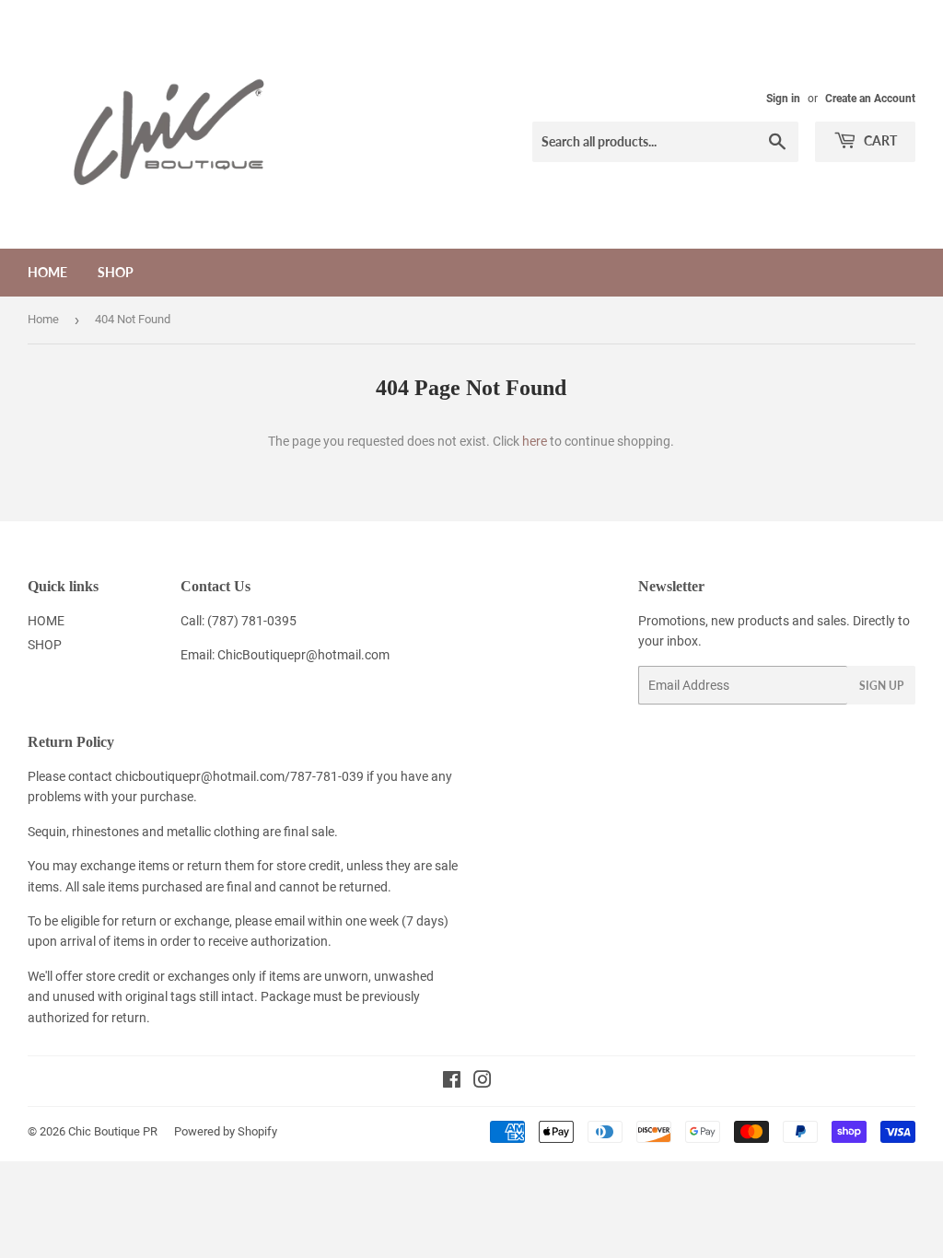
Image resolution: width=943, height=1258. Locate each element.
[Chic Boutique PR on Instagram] (482, 1082)
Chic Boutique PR (112, 1131)
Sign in (783, 98)
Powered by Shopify (225, 1131)
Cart (879, 140)
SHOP (116, 272)
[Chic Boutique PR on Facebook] (451, 1082)
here (534, 441)
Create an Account (870, 98)
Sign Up (881, 686)
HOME (47, 272)
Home (43, 319)
